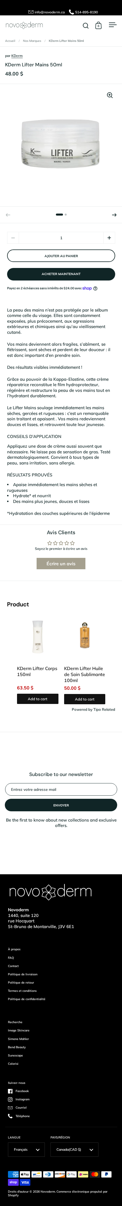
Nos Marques (32, 41)
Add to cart (37, 699)
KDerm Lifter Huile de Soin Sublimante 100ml (84, 674)
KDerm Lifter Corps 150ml (37, 671)
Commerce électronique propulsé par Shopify (58, 1193)
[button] (114, 215)
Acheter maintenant (61, 274)
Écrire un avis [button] (61, 563)
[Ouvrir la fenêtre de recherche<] (86, 25)
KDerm (17, 56)
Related (108, 709)
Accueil (10, 41)
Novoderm (48, 1191)
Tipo (97, 709)
